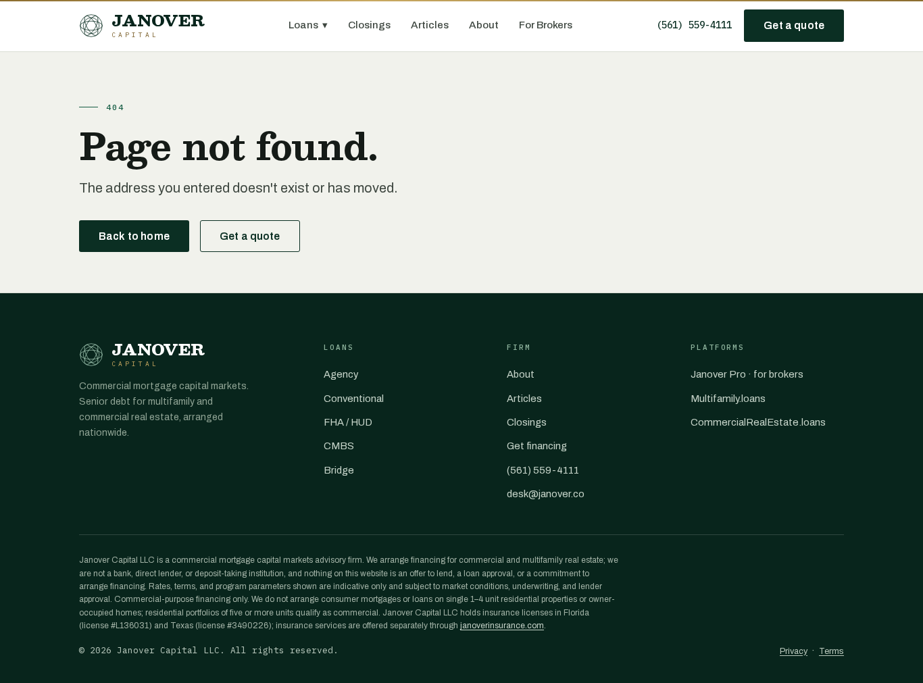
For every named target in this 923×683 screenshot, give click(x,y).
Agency (341, 374)
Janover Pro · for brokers (747, 374)
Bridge (339, 470)
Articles (430, 25)
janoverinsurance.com (502, 625)
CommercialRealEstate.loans (758, 422)
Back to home (134, 236)
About (484, 25)
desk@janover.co (545, 493)
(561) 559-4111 (694, 25)
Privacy (793, 651)
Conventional (354, 398)
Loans (308, 25)
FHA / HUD (348, 422)
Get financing (537, 445)
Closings (369, 25)
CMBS (339, 445)
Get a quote (794, 25)
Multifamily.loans (728, 398)
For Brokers (545, 25)
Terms (831, 651)
